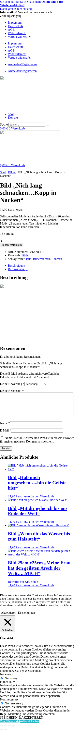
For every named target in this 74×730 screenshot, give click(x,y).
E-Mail (5, 430)
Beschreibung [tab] (16, 265)
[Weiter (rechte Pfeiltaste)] (5, 729)
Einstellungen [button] (26, 612)
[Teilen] (9, 725)
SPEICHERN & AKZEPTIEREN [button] (21, 717)
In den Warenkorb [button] (42, 496)
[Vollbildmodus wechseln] (5, 725)
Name (5, 423)
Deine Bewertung (12, 383)
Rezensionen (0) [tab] (18, 269)
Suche (4, 124)
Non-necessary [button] (9, 699)
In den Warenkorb (12, 244)
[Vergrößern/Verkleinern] (1, 725)
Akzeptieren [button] (8, 612)
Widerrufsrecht (17, 33)
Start (3, 172)
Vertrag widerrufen (19, 36)
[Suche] (47, 125)
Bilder (12, 172)
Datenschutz (15, 26)
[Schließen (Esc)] (13, 725)
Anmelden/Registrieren (22, 64)
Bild (28, 259)
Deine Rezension (12, 390)
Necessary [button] (6, 674)
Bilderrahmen (41, 259)
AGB (11, 29)
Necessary (11, 678)
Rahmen (57, 259)
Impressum (15, 22)
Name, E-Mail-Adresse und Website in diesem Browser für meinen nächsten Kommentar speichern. (37, 439)
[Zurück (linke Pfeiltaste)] (1, 729)
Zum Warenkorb (9, 721)
